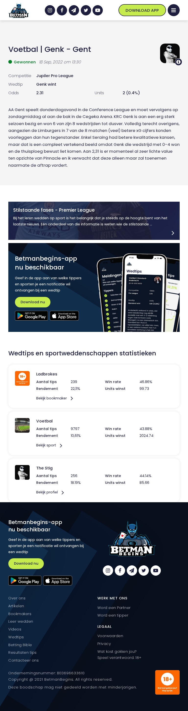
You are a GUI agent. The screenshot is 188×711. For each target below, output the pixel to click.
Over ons (16, 598)
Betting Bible (20, 644)
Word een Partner (114, 607)
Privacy (104, 643)
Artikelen (16, 606)
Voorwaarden (110, 635)
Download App (142, 10)
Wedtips (16, 637)
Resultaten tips (22, 652)
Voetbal (23, 49)
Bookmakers (19, 613)
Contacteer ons (23, 660)
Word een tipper (113, 615)
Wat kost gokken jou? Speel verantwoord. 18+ (119, 654)
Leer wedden (20, 621)
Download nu (33, 302)
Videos (14, 629)
